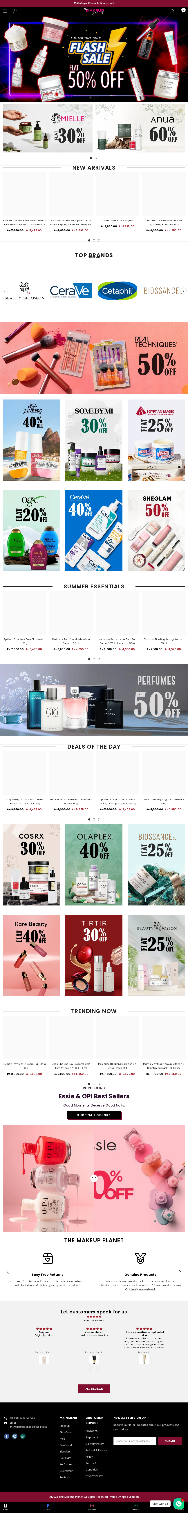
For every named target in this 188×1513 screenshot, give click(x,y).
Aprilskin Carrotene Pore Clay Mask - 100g (25, 641)
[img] (94, 1317)
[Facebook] (6, 1436)
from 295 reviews (94, 1320)
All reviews (94, 1388)
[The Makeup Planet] (48, 128)
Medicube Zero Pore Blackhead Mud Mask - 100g (71, 801)
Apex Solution (130, 1497)
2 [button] (94, 97)
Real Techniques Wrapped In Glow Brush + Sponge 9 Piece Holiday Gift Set (71, 223)
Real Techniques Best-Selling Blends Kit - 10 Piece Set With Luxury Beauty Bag (24, 223)
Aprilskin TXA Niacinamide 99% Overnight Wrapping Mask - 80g (117, 801)
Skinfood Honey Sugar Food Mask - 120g (163, 801)
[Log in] (15, 11)
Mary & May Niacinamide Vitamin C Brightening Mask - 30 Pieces (164, 1066)
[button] (183, 290)
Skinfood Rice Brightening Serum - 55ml (164, 641)
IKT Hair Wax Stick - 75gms (117, 220)
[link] (48, 1272)
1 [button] (90, 97)
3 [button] (98, 97)
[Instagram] (14, 1436)
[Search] (172, 11)
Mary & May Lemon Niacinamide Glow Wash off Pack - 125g (24, 801)
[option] (94, 3)
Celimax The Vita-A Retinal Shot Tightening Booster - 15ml (163, 222)
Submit (170, 1441)
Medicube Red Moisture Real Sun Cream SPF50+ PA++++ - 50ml (117, 641)
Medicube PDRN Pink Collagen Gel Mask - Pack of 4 (117, 1066)
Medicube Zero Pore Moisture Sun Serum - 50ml (71, 641)
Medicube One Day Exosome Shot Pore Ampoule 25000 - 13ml (71, 1066)
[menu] (5, 11)
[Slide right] (180, 1272)
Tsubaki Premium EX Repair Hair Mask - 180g (24, 1066)
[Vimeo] (23, 1436)
